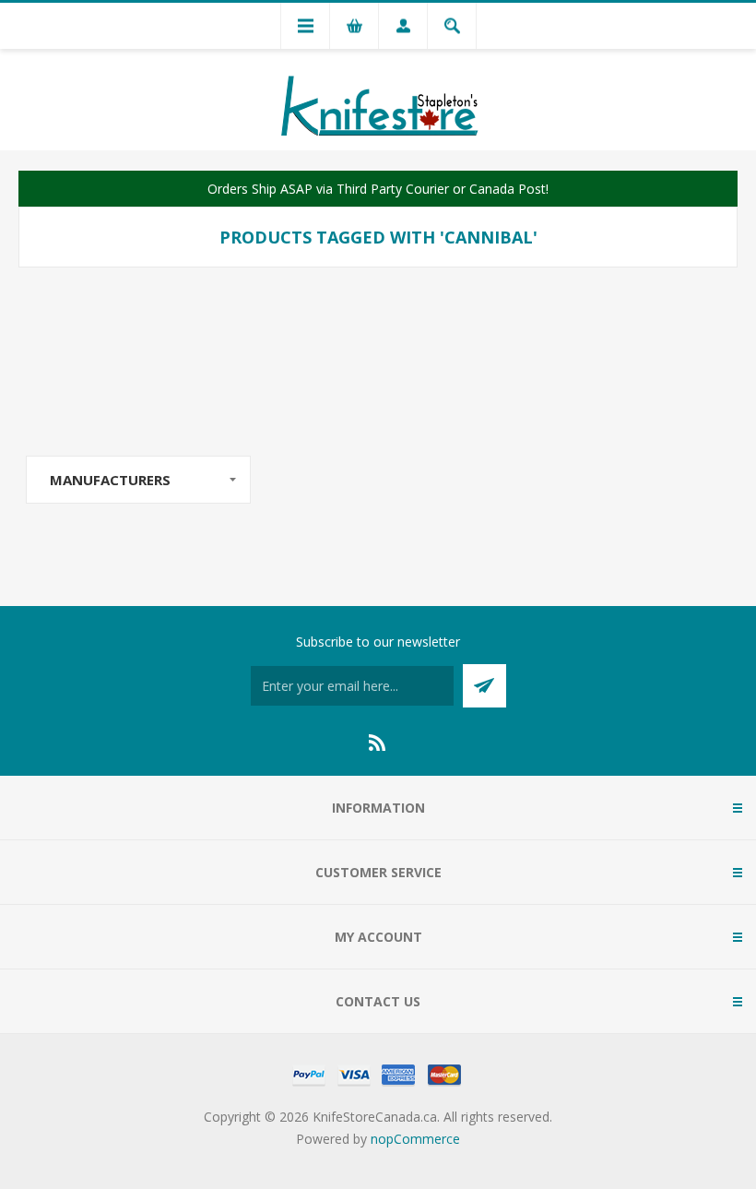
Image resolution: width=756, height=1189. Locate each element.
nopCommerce (415, 1138)
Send (484, 685)
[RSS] (378, 742)
